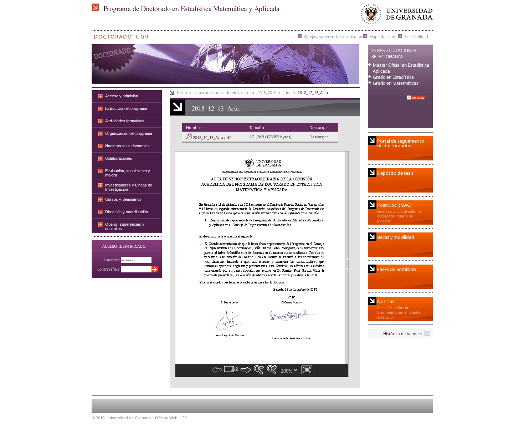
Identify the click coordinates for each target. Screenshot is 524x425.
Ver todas (418, 97)
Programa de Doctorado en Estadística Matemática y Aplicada (191, 8)
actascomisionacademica (216, 92)
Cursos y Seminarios (123, 199)
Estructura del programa (126, 108)
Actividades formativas (124, 121)
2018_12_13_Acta (313, 92)
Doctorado (113, 35)
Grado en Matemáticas (395, 83)
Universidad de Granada (395, 16)
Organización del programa (128, 133)
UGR (142, 35)
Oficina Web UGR (171, 417)
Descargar (318, 136)
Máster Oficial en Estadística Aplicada (401, 68)
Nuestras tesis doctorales (127, 146)
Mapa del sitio (382, 36)
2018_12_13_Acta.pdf (212, 137)
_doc (287, 92)
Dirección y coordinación (126, 212)
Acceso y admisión (121, 96)
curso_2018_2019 (260, 92)
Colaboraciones (118, 158)
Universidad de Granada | (130, 417)
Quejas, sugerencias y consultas (333, 36)
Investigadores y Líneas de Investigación (128, 187)
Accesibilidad (416, 36)
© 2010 (98, 417)
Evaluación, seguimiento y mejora (127, 173)
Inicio (182, 92)
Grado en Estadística (393, 77)
